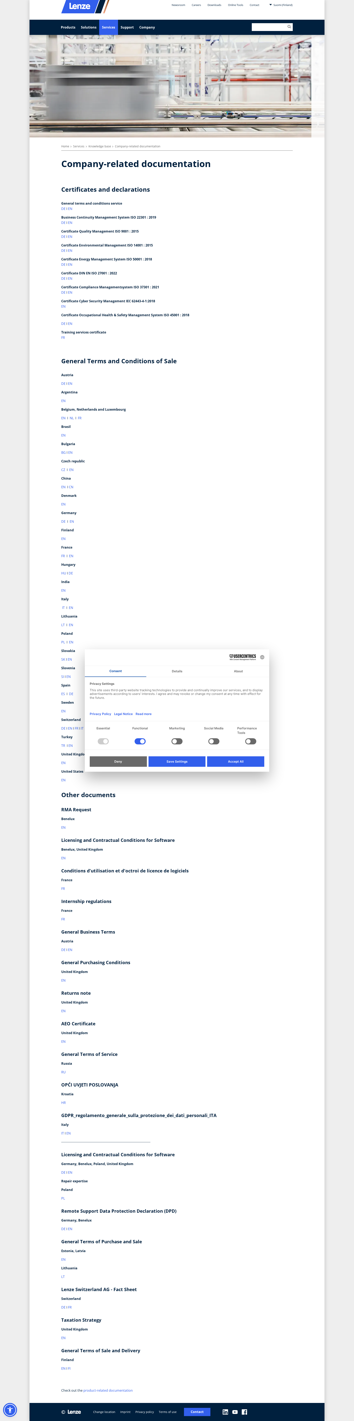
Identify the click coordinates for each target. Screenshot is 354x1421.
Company (147, 27)
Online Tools (235, 5)
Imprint (125, 1412)
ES (63, 694)
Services (108, 27)
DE (63, 208)
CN (71, 487)
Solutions (88, 27)
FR (63, 337)
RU (63, 1072)
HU (63, 573)
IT (63, 607)
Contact (254, 5)
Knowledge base (99, 146)
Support (127, 27)
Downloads (214, 5)
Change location (104, 1412)
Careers (196, 5)
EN (70, 208)
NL (72, 418)
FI (69, 1368)
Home (65, 146)
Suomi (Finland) (283, 5)
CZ (63, 470)
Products (68, 27)
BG (63, 452)
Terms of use (168, 1412)
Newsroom (178, 5)
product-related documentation (108, 1390)
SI (62, 676)
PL (63, 642)
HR (63, 1102)
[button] (10, 1410)
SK (63, 659)
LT (63, 625)
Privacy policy (144, 1412)
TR (63, 745)
